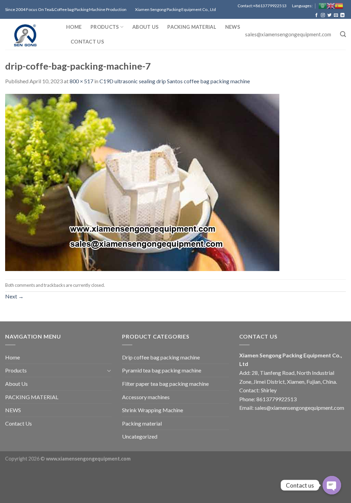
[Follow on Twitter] (329, 15)
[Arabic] (322, 6)
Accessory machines (146, 397)
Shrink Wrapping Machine (152, 410)
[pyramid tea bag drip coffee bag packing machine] (30, 34)
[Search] (343, 34)
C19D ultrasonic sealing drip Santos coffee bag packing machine (174, 81)
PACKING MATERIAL (191, 27)
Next (14, 296)
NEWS (232, 27)
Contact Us (87, 42)
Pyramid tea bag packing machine (161, 370)
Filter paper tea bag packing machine (165, 383)
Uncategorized (139, 436)
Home (74, 27)
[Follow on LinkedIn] (342, 15)
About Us (145, 27)
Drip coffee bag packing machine (161, 357)
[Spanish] (339, 6)
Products (104, 27)
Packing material (142, 423)
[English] (331, 6)
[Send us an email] (336, 15)
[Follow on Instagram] (323, 15)
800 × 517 (81, 81)
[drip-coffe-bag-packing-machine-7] (142, 181)
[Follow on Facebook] (316, 15)
